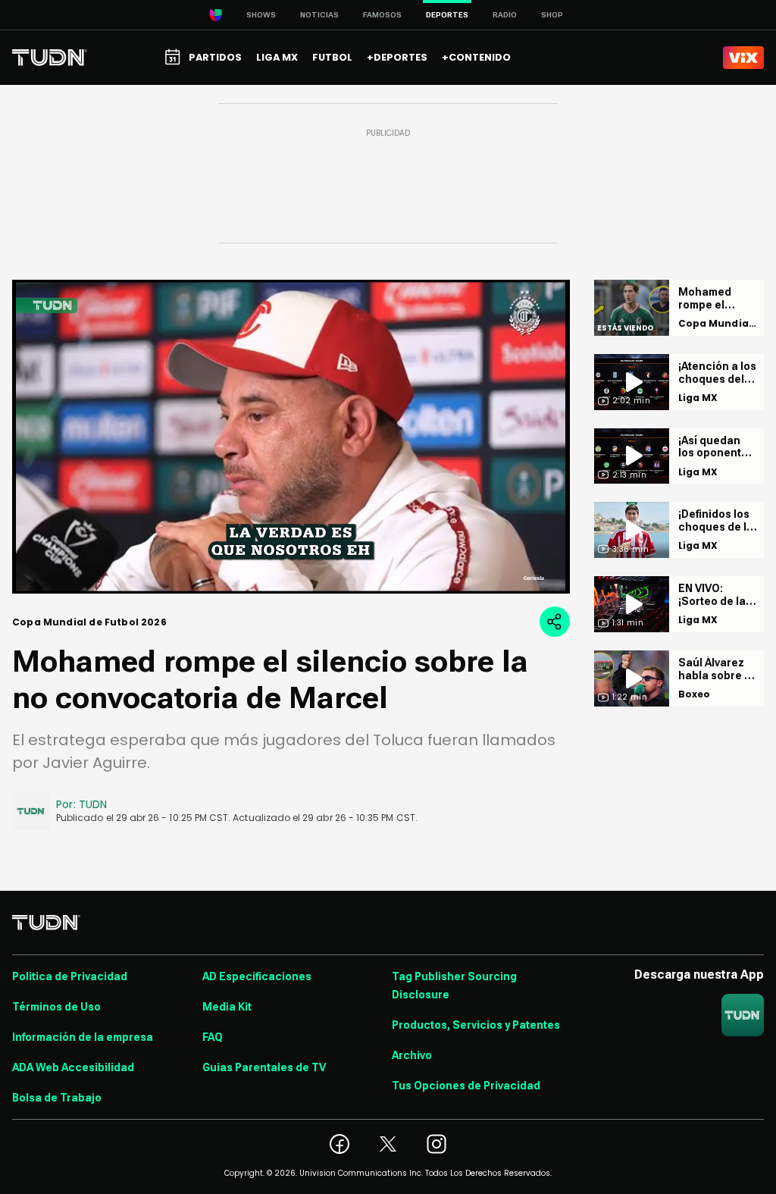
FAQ (212, 1037)
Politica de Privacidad (69, 976)
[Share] (555, 621)
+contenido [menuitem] (476, 57)
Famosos (382, 15)
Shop (552, 15)
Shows (261, 15)
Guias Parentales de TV (264, 1067)
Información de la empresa (82, 1037)
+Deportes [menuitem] (397, 57)
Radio (505, 15)
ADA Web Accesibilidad (73, 1067)
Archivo (412, 1055)
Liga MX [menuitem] (277, 57)
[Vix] (743, 57)
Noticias (319, 15)
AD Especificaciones (256, 976)
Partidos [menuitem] (215, 57)
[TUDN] (49, 57)
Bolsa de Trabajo (57, 1098)
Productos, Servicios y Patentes (476, 1025)
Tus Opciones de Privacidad (466, 1086)
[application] (291, 437)
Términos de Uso (56, 1007)
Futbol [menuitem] (332, 57)
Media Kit (227, 1007)
